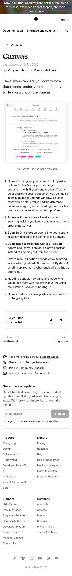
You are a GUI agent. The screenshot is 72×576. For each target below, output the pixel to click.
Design (7, 448)
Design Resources (37, 362)
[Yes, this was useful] (51, 320)
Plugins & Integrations (50, 465)
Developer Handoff (14, 465)
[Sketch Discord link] (57, 559)
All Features (10, 476)
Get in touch (42, 373)
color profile (58, 181)
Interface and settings (41, 30)
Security (42, 521)
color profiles (51, 210)
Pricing (41, 443)
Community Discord (31, 368)
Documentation (13, 30)
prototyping (15, 298)
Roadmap (43, 448)
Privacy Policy (45, 526)
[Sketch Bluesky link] (23, 559)
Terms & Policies (47, 532)
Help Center (10, 504)
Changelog (9, 443)
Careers (42, 510)
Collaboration (11, 454)
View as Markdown (45, 70)
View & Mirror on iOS (15, 482)
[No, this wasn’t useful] (61, 320)
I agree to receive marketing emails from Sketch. (35, 421)
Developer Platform (14, 526)
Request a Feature (14, 515)
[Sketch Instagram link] (32, 559)
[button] (36, 132)
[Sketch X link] (15, 559)
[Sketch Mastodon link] (48, 559)
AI (4, 471)
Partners (42, 515)
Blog (39, 454)
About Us (42, 504)
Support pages (49, 356)
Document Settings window (33, 198)
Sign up (60, 413)
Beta (5, 487)
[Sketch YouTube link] (40, 559)
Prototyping (10, 459)
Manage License (13, 537)
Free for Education (48, 476)
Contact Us (9, 543)
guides (43, 294)
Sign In (64, 19)
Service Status (11, 532)
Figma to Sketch (47, 471)
